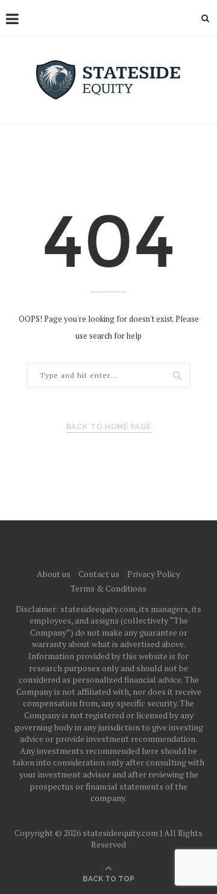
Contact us (98, 574)
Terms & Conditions (108, 588)
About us (54, 574)
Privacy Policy (153, 574)
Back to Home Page (108, 427)
